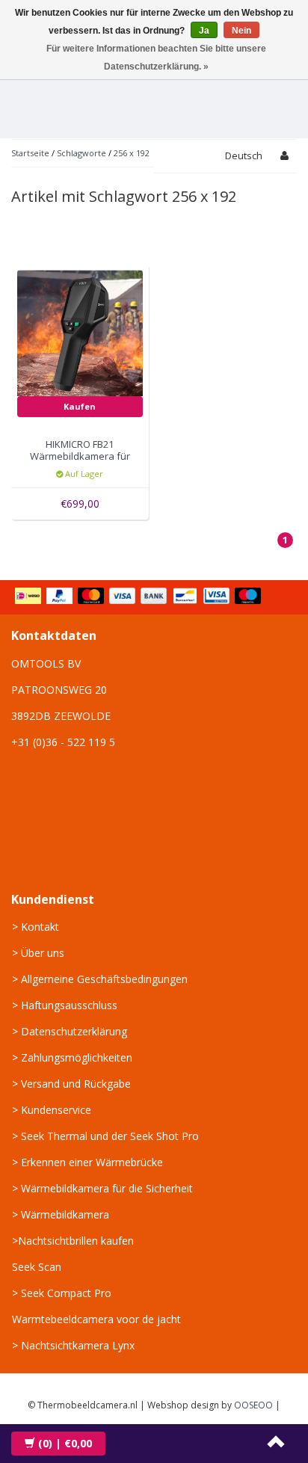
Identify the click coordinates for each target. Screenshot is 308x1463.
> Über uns (38, 953)
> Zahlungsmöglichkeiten (72, 1057)
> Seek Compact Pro (61, 1293)
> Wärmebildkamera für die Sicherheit (102, 1188)
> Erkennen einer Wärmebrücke (87, 1162)
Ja (204, 30)
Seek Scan (36, 1267)
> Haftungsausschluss (64, 1005)
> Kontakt (35, 927)
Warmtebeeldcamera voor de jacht (96, 1319)
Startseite (30, 152)
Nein (241, 30)
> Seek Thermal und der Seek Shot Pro (105, 1136)
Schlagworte (81, 152)
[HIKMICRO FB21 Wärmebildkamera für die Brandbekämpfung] (80, 332)
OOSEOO (253, 1405)
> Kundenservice (51, 1110)
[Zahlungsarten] (139, 597)
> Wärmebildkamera (60, 1214)
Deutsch (243, 155)
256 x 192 (132, 152)
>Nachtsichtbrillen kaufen (73, 1240)
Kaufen (80, 406)
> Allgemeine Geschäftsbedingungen (100, 979)
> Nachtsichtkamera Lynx (73, 1345)
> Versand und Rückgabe (71, 1084)
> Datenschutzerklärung (69, 1031)
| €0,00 (65, 1443)
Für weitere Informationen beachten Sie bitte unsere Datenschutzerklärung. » (156, 57)
